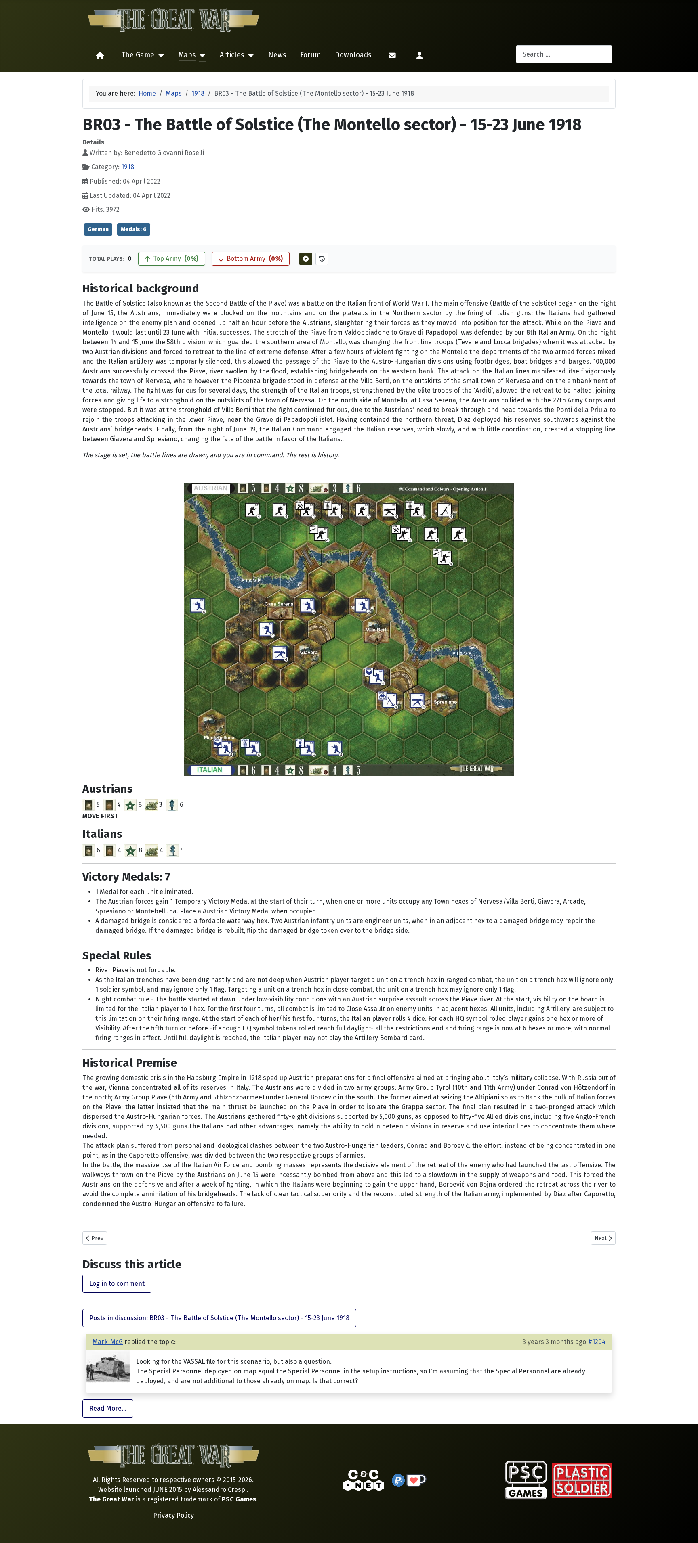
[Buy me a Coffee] (416, 1480)
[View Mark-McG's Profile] (108, 1366)
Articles (232, 55)
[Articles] (249, 56)
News (277, 55)
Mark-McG (108, 1342)
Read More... (107, 1408)
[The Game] (159, 56)
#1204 (596, 1342)
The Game (138, 55)
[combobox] (564, 54)
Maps (187, 55)
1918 (127, 167)
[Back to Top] (685, 1527)
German (98, 229)
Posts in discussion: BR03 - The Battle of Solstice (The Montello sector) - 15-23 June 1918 (219, 1318)
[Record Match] (305, 259)
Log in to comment (117, 1284)
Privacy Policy (173, 1515)
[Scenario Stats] (321, 259)
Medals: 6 (134, 229)
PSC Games (239, 1499)
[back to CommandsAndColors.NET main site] (363, 1480)
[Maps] (201, 56)
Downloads (353, 55)
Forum (310, 55)
